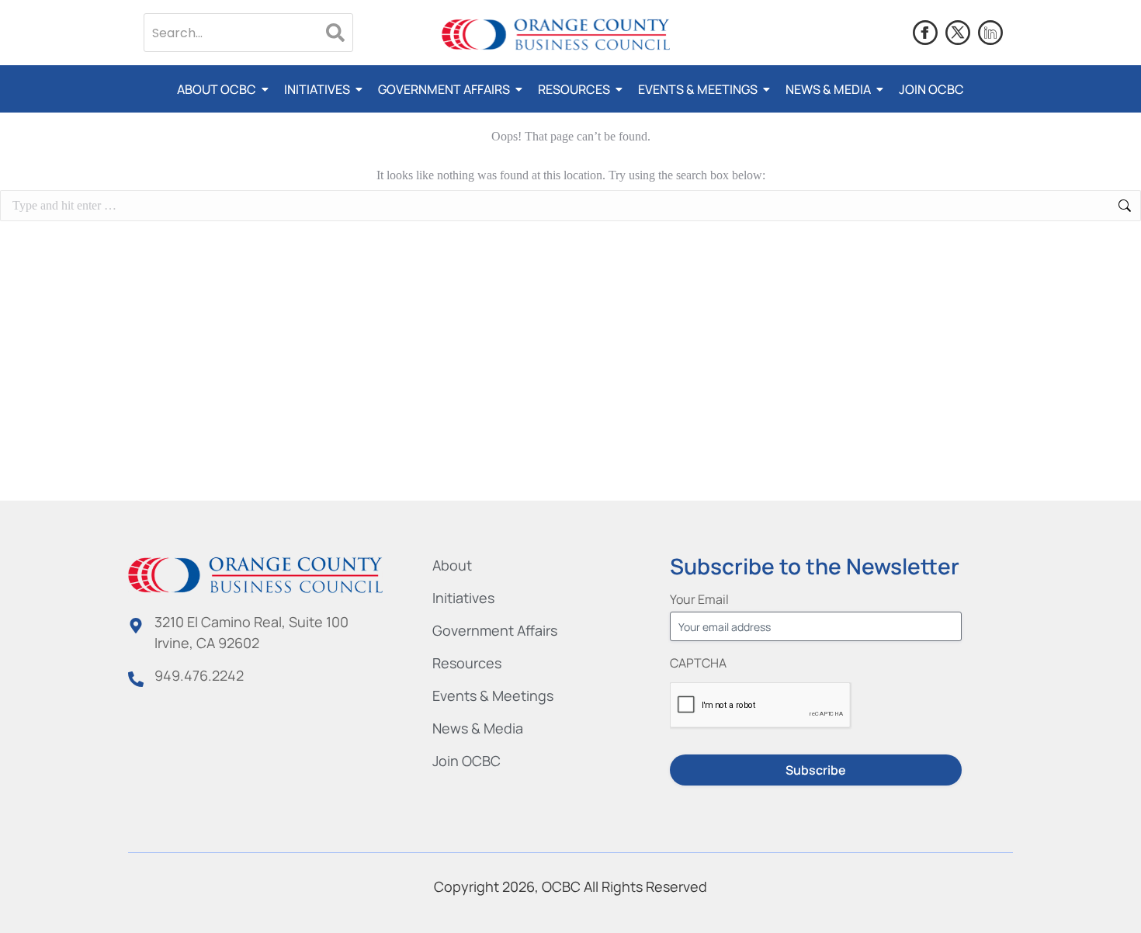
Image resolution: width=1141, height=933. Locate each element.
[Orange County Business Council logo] (556, 35)
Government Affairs (444, 89)
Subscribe (816, 770)
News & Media (828, 89)
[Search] (335, 32)
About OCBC (216, 89)
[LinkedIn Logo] (990, 32)
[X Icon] (958, 32)
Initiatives (317, 89)
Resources (574, 89)
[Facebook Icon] (925, 32)
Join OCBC (931, 89)
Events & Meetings (698, 89)
